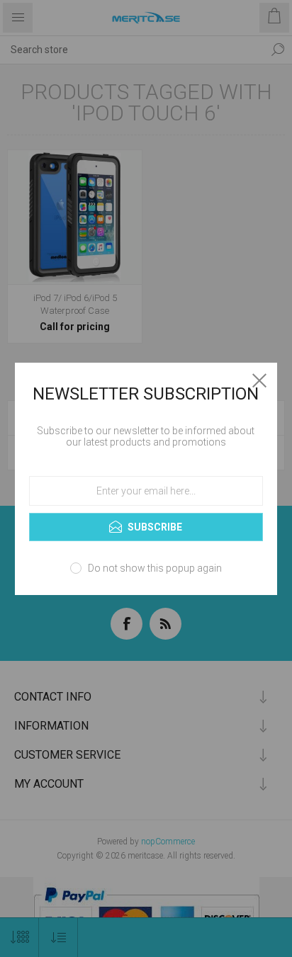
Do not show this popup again (155, 568)
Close (259, 380)
